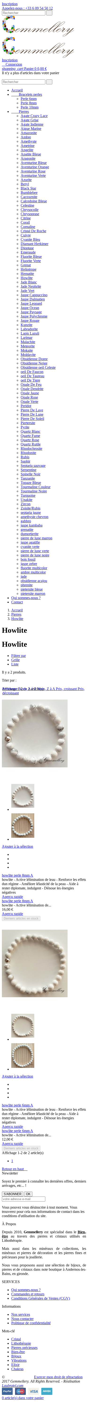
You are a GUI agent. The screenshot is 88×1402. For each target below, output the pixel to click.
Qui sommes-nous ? (26, 598)
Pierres (20, 111)
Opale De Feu (31, 384)
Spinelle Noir (30, 474)
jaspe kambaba (31, 525)
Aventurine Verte (33, 175)
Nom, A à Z (28, 689)
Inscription (10, 4)
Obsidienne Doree (34, 359)
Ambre (26, 137)
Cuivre (26, 235)
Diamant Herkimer (34, 244)
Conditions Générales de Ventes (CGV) (40, 1298)
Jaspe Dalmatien (33, 299)
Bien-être (18, 1352)
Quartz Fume (30, 436)
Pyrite (25, 427)
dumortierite (29, 534)
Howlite (27, 278)
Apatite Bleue (31, 154)
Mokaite (27, 350)
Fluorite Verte (31, 261)
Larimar (26, 338)
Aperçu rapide (12, 897)
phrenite (27, 585)
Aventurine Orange (35, 167)
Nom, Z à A (46, 689)
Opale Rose (29, 397)
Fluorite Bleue (31, 257)
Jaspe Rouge (30, 321)
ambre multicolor (33, 572)
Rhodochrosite (31, 448)
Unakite (26, 500)
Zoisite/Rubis (30, 508)
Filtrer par (18, 656)
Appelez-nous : (27, 8)
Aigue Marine (31, 129)
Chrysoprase (30, 214)
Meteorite (28, 346)
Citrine (26, 218)
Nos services (20, 1314)
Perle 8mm (29, 103)
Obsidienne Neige (34, 363)
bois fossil (28, 559)
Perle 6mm (29, 99)
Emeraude (28, 252)
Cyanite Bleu (30, 239)
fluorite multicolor (34, 568)
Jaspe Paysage (31, 312)
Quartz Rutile (31, 444)
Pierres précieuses (24, 1348)
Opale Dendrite (32, 389)
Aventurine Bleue (34, 163)
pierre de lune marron (36, 538)
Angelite (27, 150)
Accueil (17, 90)
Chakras (17, 1369)
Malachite (28, 342)
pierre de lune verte (35, 551)
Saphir (25, 461)
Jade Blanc (29, 282)
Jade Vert (27, 291)
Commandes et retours (27, 1294)
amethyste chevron (34, 517)
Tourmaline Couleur (35, 487)
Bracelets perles (26, 94)
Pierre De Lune (32, 414)
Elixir (15, 1365)
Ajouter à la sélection (17, 846)
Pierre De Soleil (32, 419)
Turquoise (28, 495)
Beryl (25, 184)
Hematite (27, 274)
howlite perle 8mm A (17, 875)
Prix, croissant (67, 689)
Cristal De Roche (33, 231)
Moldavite (28, 355)
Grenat (26, 265)
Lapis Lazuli (30, 333)
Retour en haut (14, 1169)
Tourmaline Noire (34, 491)
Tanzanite (28, 478)
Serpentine (28, 470)
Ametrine (27, 146)
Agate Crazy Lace (34, 116)
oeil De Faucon (32, 372)
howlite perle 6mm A (17, 1105)
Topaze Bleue (31, 483)
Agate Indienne (32, 124)
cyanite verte (30, 547)
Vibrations (19, 1360)
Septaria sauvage (33, 466)
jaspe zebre (29, 564)
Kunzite (26, 325)
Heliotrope (28, 269)
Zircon (26, 504)
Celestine (27, 205)
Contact (17, 602)
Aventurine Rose (33, 171)
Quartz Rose (30, 440)
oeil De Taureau (32, 376)
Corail (25, 222)
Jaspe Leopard (31, 303)
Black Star (28, 188)
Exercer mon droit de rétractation (58, 1377)
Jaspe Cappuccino (34, 295)
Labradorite (29, 329)
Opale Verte (29, 402)
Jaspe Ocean (30, 308)
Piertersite (28, 423)
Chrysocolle (29, 210)
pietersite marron (33, 594)
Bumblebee (29, 193)
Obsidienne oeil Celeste (38, 367)
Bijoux (16, 1356)
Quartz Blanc (30, 431)
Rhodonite (28, 453)
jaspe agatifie (30, 542)
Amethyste (29, 141)
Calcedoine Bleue (34, 201)
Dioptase (27, 248)
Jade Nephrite (31, 286)
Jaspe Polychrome (34, 316)
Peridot (26, 406)
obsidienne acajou (34, 581)
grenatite (27, 530)
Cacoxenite (29, 197)
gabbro (26, 521)
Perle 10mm (29, 107)
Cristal (16, 1339)
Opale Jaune (30, 393)
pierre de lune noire (35, 555)
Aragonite (28, 158)
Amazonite (29, 133)
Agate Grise (29, 120)
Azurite (26, 180)
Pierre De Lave (32, 410)
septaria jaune (31, 512)
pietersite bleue (32, 589)
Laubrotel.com (12, 1386)
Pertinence (10, 689)
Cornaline (28, 227)
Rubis (25, 457)
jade (24, 576)
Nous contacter (22, 1319)
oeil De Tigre (30, 380)
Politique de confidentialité (31, 1323)
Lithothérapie (21, 1343)
